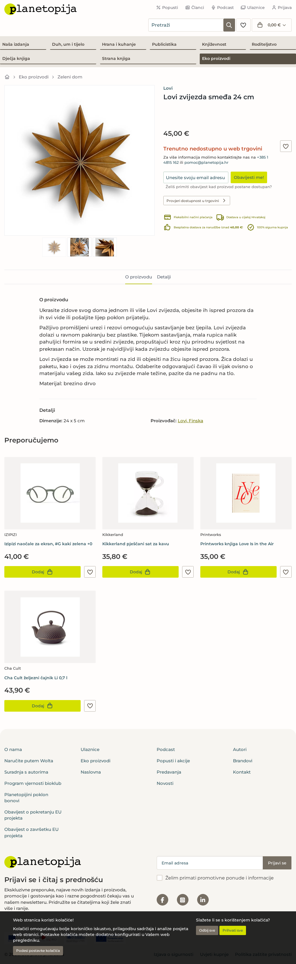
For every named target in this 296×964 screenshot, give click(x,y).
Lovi (168, 88)
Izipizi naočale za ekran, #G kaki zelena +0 (48, 543)
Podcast (225, 7)
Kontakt (242, 772)
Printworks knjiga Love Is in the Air (237, 543)
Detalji (164, 277)
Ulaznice (256, 7)
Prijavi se (277, 863)
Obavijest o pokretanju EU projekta (33, 815)
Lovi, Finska (190, 420)
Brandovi (242, 760)
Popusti (170, 7)
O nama (13, 749)
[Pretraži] (229, 25)
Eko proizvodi (216, 58)
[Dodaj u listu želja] (286, 146)
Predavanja (169, 772)
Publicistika (164, 44)
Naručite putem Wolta (28, 760)
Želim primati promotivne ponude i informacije (219, 878)
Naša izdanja (15, 44)
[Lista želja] (243, 25)
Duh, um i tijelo (68, 44)
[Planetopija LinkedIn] (203, 900)
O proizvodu (138, 277)
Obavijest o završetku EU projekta (31, 832)
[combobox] (185, 25)
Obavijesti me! (249, 177)
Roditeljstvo (264, 44)
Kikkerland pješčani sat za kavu (135, 543)
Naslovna (91, 772)
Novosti (165, 783)
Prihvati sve (233, 930)
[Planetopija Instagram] (182, 900)
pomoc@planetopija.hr (206, 162)
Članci (197, 7)
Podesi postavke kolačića (38, 950)
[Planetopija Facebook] (162, 900)
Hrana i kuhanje (119, 44)
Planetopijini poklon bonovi (26, 797)
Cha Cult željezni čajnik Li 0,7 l (35, 677)
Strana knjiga (116, 58)
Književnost (214, 44)
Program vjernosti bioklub (32, 783)
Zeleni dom (70, 77)
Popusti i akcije (173, 760)
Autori (240, 749)
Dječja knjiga (16, 58)
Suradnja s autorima (26, 772)
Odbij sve (207, 930)
